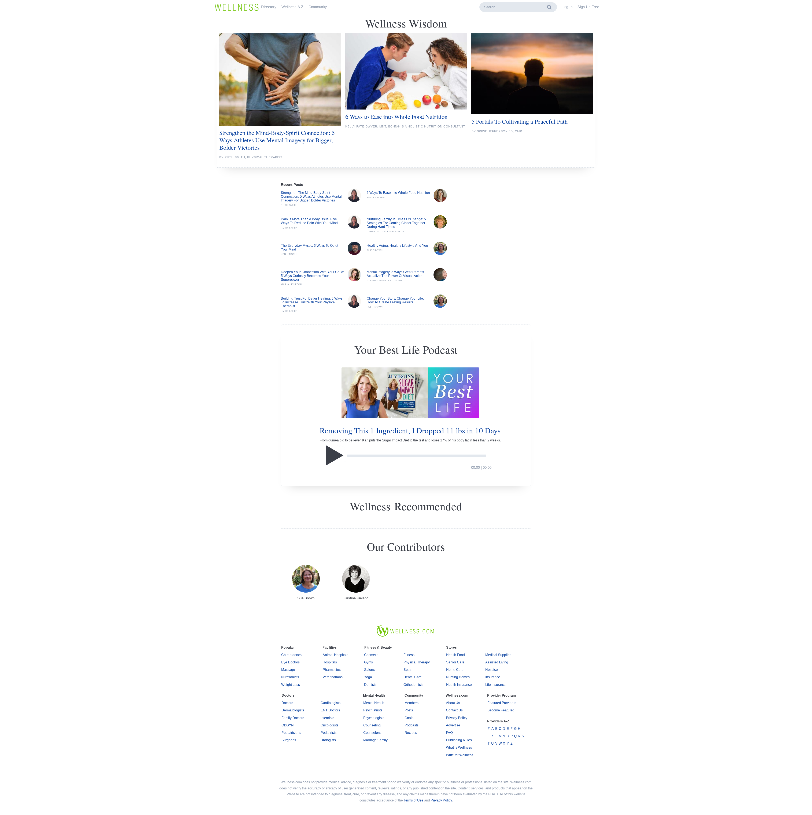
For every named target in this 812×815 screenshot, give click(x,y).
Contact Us (454, 710)
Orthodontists (413, 684)
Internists (327, 718)
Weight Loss (290, 684)
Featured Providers (501, 703)
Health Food (455, 655)
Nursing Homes (458, 677)
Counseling (372, 725)
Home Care (455, 669)
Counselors (372, 732)
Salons (369, 669)
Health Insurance (459, 684)
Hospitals (330, 662)
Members (411, 703)
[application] (410, 455)
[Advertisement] (495, 274)
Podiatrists (328, 732)
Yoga (368, 677)
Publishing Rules (459, 740)
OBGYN (287, 725)
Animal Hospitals (335, 655)
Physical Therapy (416, 662)
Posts (409, 710)
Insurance (492, 677)
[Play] (336, 455)
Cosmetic (371, 655)
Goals (409, 718)
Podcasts (411, 725)
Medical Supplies (498, 655)
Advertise (453, 725)
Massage (288, 669)
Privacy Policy (456, 718)
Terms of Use (413, 800)
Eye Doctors (290, 662)
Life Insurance (495, 684)
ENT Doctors (330, 710)
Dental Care (412, 677)
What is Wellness (459, 747)
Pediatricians (291, 732)
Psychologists (373, 718)
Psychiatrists (372, 710)
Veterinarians (333, 677)
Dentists (370, 684)
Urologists (328, 740)
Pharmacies (332, 669)
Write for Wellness (459, 755)
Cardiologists (330, 703)
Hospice (491, 669)
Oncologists (329, 725)
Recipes (411, 732)
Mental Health (373, 703)
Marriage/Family (375, 740)
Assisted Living (496, 662)
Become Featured (500, 710)
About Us (453, 703)
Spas (407, 669)
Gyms (368, 662)
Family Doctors (292, 718)
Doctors (287, 703)
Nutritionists (290, 677)
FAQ (449, 732)
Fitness (408, 655)
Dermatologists (292, 710)
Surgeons (288, 740)
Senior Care (455, 662)
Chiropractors (291, 655)
